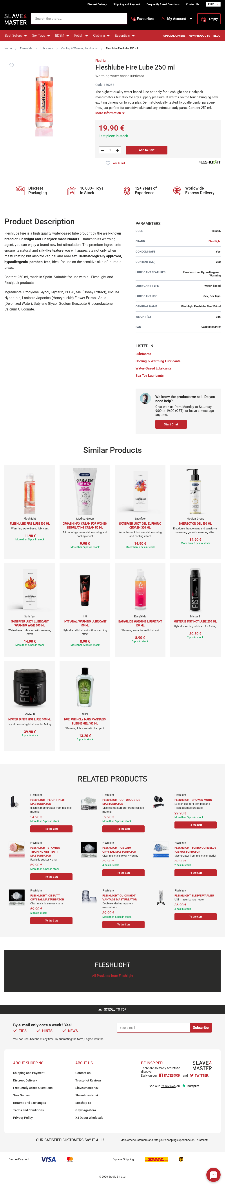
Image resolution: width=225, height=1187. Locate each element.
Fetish (78, 36)
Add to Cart (146, 150)
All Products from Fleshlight (112, 976)
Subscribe (201, 1028)
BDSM (59, 36)
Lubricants (46, 48)
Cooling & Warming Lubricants (79, 48)
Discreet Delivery (97, 4)
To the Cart (51, 828)
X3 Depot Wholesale (89, 1117)
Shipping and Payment (126, 4)
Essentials (122, 36)
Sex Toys (38, 36)
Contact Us (192, 4)
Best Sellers (13, 36)
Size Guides (21, 1095)
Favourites (144, 19)
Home (8, 48)
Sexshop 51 (83, 1103)
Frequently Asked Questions (163, 4)
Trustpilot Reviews (88, 1080)
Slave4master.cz (86, 1088)
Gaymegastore (85, 1110)
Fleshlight (102, 60)
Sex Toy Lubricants (150, 376)
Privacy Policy (23, 1117)
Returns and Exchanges (29, 1103)
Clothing (99, 36)
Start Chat (171, 424)
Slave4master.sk (86, 1095)
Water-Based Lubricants (153, 368)
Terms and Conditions (28, 1110)
